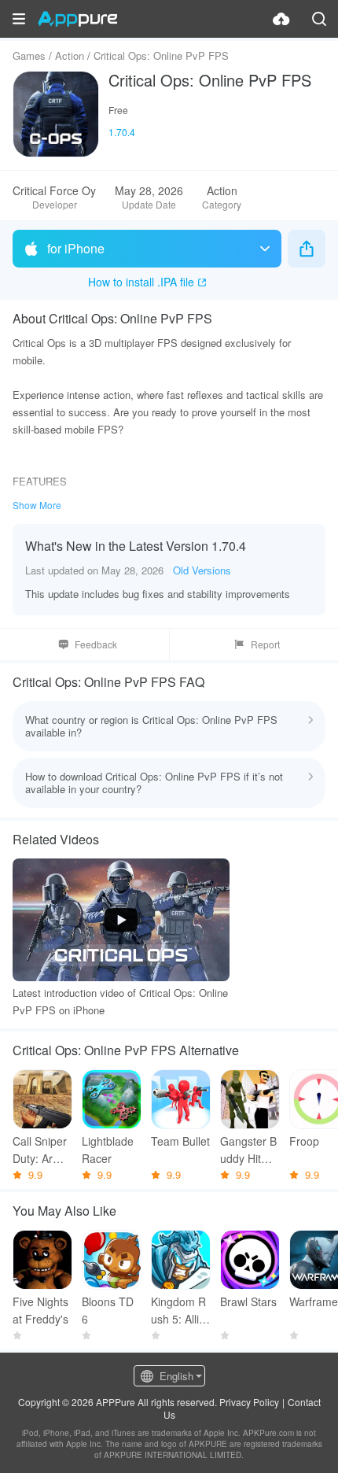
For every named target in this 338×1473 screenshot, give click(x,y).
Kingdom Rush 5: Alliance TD (178, 1310)
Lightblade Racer (108, 1149)
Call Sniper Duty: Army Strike (40, 1150)
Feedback (96, 644)
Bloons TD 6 (108, 1310)
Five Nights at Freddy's (40, 1310)
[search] (319, 19)
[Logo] (77, 19)
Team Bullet (180, 1141)
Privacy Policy (249, 1401)
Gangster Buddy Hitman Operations (249, 1150)
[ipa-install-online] (281, 19)
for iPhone (76, 248)
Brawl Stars (248, 1301)
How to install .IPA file (141, 282)
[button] (19, 19)
